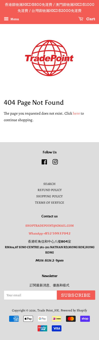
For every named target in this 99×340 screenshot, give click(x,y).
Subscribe (76, 295)
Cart (90, 19)
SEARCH (49, 184)
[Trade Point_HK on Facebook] (44, 163)
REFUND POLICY (50, 190)
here (76, 113)
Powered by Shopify (74, 310)
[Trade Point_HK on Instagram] (55, 163)
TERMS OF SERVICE (49, 202)
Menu (14, 18)
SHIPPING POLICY (49, 196)
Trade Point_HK (48, 310)
